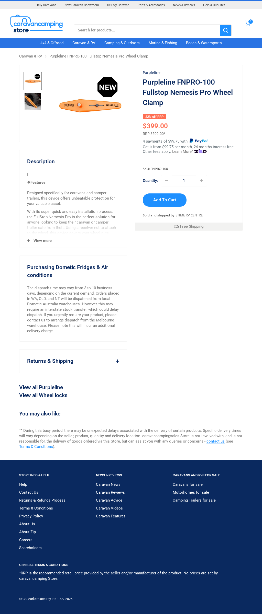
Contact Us (28, 492)
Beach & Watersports (204, 43)
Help (23, 484)
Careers (25, 540)
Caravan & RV (83, 43)
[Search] (225, 30)
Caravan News (108, 484)
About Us (27, 524)
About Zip (27, 532)
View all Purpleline (41, 387)
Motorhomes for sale (191, 492)
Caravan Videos (109, 508)
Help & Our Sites (214, 5)
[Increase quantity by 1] (201, 180)
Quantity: (150, 180)
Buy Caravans (46, 5)
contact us (215, 441)
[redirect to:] (199, 141)
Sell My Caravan (118, 5)
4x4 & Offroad (51, 43)
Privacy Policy (31, 516)
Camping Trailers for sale (194, 500)
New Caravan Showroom (81, 5)
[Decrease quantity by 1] (166, 180)
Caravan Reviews (110, 492)
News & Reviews (184, 5)
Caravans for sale (188, 484)
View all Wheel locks (43, 395)
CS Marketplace (34, 599)
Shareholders (30, 548)
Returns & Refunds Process (42, 500)
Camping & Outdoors (122, 43)
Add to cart (164, 200)
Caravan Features (111, 516)
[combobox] (147, 30)
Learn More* (182, 151)
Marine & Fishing (163, 43)
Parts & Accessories (151, 5)
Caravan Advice (109, 500)
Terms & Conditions (36, 446)
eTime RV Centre (189, 215)
